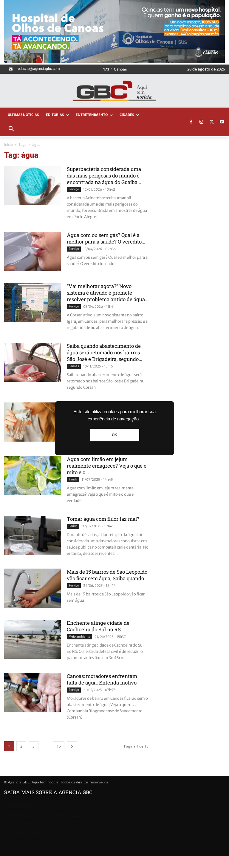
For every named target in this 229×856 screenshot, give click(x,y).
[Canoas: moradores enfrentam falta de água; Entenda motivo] (32, 692)
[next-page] (72, 746)
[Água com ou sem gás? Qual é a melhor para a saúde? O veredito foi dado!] (32, 251)
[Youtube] (222, 122)
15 (59, 746)
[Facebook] (191, 122)
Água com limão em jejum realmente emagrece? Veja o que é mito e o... (106, 466)
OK (114, 435)
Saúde (73, 479)
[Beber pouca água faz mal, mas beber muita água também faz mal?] (32, 422)
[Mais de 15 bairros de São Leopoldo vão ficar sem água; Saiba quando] (32, 588)
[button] (11, 129)
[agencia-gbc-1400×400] (114, 61)
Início (8, 144)
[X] (212, 122)
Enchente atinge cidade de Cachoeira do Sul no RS (98, 626)
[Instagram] (202, 122)
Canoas (74, 366)
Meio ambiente (79, 636)
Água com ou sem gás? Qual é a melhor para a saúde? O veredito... (106, 238)
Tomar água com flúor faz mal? (103, 518)
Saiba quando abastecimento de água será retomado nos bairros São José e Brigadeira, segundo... (104, 352)
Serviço (74, 189)
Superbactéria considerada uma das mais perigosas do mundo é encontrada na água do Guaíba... (104, 176)
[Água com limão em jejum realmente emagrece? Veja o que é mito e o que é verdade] (32, 475)
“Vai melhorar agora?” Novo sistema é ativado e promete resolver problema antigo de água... (107, 293)
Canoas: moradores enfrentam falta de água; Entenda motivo (102, 679)
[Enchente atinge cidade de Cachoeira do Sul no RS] (32, 639)
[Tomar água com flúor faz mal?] (32, 535)
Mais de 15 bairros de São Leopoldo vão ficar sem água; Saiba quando (107, 575)
